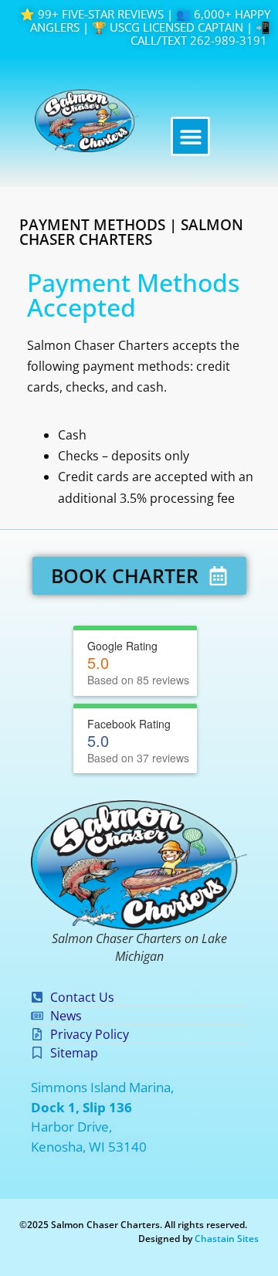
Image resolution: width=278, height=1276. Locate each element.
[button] (190, 136)
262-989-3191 (228, 40)
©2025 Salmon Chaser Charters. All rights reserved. (133, 1224)
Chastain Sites (227, 1238)
